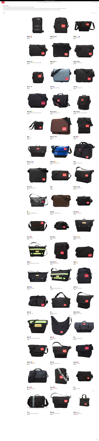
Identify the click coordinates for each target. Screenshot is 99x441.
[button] (95, 13)
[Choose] (47, 34)
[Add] (70, 285)
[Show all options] (80, 36)
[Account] (95, 2)
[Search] (93, 2)
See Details (53, 0)
